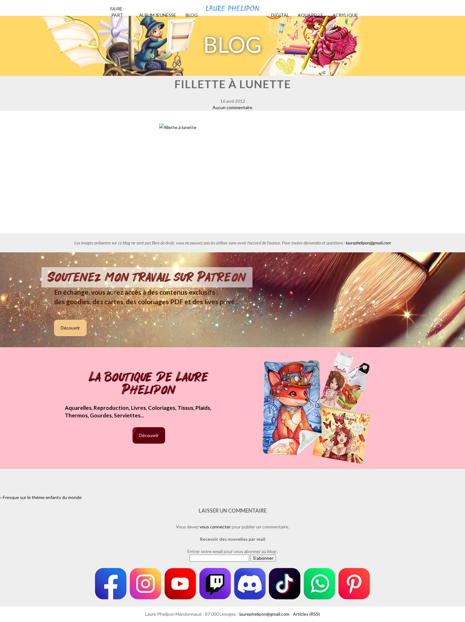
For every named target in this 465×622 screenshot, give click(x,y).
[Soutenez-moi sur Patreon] (354, 584)
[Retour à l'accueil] (232, 6)
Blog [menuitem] (192, 15)
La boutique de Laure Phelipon (148, 384)
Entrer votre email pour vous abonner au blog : (232, 551)
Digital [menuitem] (280, 15)
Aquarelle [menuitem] (310, 15)
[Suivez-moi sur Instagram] (145, 584)
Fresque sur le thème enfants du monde (42, 497)
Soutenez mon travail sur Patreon (147, 277)
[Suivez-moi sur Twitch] (215, 584)
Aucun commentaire (232, 107)
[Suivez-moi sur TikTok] (285, 584)
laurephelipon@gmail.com (368, 242)
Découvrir (70, 327)
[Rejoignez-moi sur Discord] (250, 584)
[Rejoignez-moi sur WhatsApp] (319, 584)
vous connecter (215, 526)
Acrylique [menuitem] (345, 15)
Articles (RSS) (306, 614)
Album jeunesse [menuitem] (157, 15)
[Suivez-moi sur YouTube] (180, 584)
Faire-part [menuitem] (117, 12)
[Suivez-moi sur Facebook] (111, 584)
